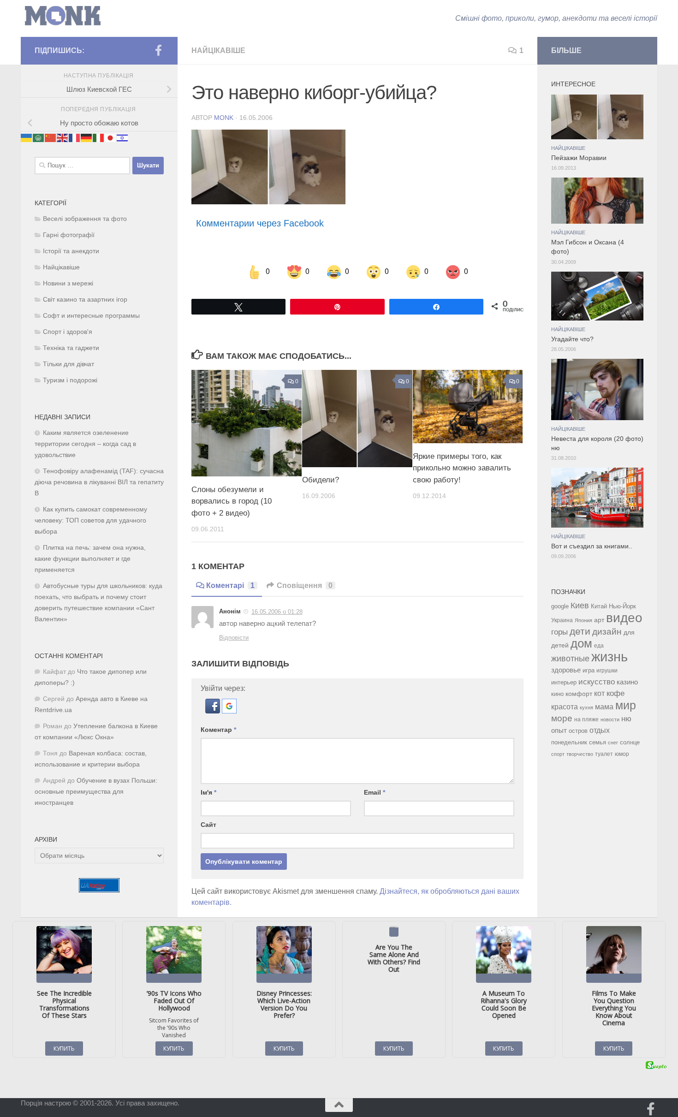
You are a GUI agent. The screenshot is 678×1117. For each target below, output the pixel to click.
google (560, 606)
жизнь (609, 656)
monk (223, 117)
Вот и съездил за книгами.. (591, 546)
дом (581, 643)
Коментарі (230, 585)
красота (564, 706)
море (561, 718)
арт (599, 620)
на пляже (586, 719)
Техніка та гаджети (71, 348)
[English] (63, 137)
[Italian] (99, 137)
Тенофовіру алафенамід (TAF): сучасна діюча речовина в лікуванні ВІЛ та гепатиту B (99, 482)
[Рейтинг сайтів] (99, 890)
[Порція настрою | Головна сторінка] (63, 16)
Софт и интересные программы (91, 315)
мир (625, 705)
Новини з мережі (68, 283)
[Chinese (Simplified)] (51, 137)
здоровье (566, 670)
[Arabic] (39, 137)
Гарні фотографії (69, 235)
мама (604, 706)
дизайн (607, 631)
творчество (579, 754)
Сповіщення (305, 585)
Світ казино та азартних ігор (85, 299)
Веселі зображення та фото (85, 218)
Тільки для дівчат (68, 364)
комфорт (578, 693)
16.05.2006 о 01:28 (277, 611)
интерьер (564, 682)
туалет (604, 754)
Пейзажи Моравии (579, 157)
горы (559, 631)
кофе (615, 693)
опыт (559, 730)
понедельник (569, 742)
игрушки (607, 670)
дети (580, 631)
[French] (75, 137)
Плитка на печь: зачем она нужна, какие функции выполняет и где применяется (90, 558)
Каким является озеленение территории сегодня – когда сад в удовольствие (85, 443)
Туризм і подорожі (70, 380)
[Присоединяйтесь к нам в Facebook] (158, 50)
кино (557, 693)
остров (578, 730)
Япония (583, 620)
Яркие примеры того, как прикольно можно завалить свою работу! (462, 468)
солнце (630, 742)
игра (589, 670)
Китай (599, 606)
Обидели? (320, 480)
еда (599, 645)
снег (613, 742)
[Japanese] (111, 137)
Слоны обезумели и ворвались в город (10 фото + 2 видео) (231, 501)
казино (627, 682)
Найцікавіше (218, 50)
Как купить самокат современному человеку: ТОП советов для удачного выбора (91, 520)
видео (624, 617)
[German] (87, 137)
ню (626, 718)
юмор (622, 754)
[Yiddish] (123, 137)
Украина (562, 620)
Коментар (218, 729)
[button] (213, 711)
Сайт (208, 824)
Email (374, 792)
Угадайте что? (572, 339)
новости (610, 719)
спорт (558, 754)
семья (597, 742)
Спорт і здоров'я (67, 331)
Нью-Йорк (622, 606)
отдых (599, 730)
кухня (586, 707)
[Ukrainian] (27, 137)
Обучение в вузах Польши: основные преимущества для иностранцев (96, 791)
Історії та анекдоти (71, 251)
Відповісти (234, 637)
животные (570, 658)
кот (599, 693)
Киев (580, 605)
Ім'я (208, 792)
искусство (596, 681)
